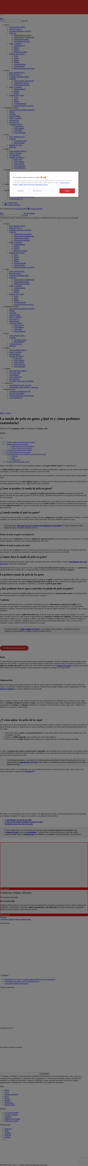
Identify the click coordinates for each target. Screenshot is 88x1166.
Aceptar (67, 190)
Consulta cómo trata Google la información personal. (33, 184)
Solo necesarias (37, 190)
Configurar (20, 190)
